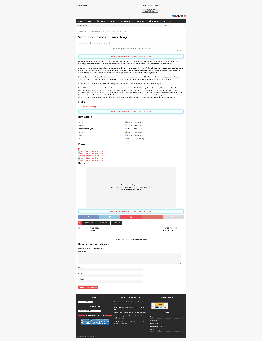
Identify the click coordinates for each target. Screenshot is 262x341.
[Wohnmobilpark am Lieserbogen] (90, 151)
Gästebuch (153, 21)
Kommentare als (156, 327)
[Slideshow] (82, 149)
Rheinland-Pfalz (102, 223)
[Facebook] (182, 16)
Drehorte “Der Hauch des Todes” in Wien (133, 313)
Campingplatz (103, 43)
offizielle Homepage (89, 107)
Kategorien (125, 21)
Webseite (81, 279)
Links (164, 21)
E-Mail (80, 273)
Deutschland (88, 223)
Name (80, 267)
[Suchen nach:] (173, 25)
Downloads (140, 21)
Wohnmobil (116, 223)
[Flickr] (179, 16)
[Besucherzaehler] (150, 11)
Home (80, 21)
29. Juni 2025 (85, 43)
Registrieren (154, 317)
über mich (101, 21)
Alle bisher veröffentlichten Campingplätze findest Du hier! (131, 57)
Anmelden (153, 320)
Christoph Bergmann (120, 316)
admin (93, 43)
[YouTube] (176, 16)
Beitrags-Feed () (156, 323)
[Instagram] (173, 16)
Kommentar (82, 252)
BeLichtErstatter (119, 302)
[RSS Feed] (185, 16)
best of (113, 21)
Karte (90, 21)
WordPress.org (155, 330)
